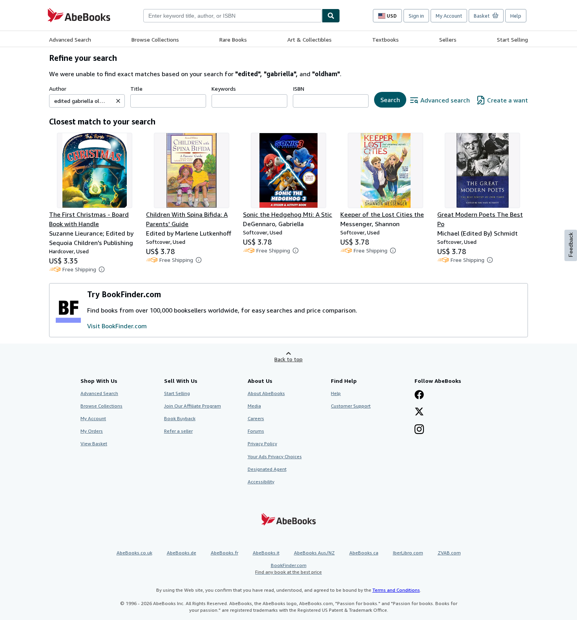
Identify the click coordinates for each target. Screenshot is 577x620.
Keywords (224, 88)
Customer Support (351, 406)
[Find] (331, 15)
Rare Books (233, 39)
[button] (118, 101)
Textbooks (385, 39)
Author (57, 88)
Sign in (416, 16)
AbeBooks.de (181, 553)
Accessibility (261, 482)
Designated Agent (267, 469)
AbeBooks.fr (224, 553)
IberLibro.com (408, 553)
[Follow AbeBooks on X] (419, 412)
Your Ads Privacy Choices (275, 456)
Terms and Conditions (396, 590)
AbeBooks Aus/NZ (314, 553)
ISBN (298, 88)
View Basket (93, 443)
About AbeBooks (266, 393)
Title (136, 88)
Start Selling (512, 39)
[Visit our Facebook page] (419, 395)
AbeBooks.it (266, 553)
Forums (256, 431)
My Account (449, 16)
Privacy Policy (262, 443)
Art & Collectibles (309, 39)
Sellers (447, 39)
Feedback (571, 244)
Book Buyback (179, 418)
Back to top (288, 359)
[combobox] (232, 15)
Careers (256, 418)
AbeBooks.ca (363, 553)
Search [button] (390, 100)
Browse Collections (155, 39)
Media (254, 406)
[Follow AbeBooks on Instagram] (419, 430)
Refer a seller (178, 431)
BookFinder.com (288, 568)
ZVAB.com (449, 553)
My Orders (91, 431)
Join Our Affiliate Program (192, 406)
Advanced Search (70, 39)
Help (515, 16)
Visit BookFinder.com (117, 326)
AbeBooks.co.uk (134, 553)
